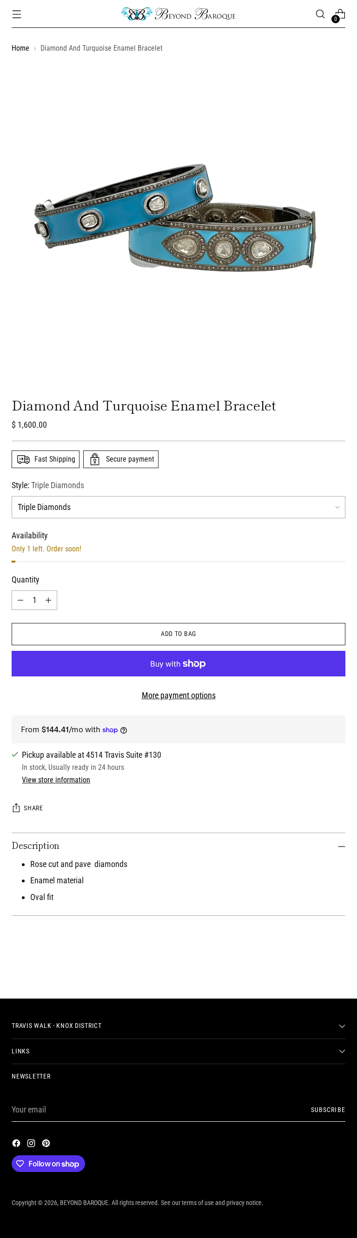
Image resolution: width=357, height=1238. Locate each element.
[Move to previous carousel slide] (316, 967)
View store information (56, 779)
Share (33, 808)
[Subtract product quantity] (20, 600)
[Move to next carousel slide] (337, 966)
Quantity (26, 580)
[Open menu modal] (16, 14)
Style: (48, 485)
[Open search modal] (320, 14)
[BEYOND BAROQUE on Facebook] (17, 1145)
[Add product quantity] (48, 600)
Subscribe (328, 1110)
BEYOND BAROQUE (84, 1203)
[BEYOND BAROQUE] (178, 14)
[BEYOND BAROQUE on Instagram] (32, 1145)
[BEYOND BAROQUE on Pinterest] (47, 1145)
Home (20, 48)
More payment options (179, 695)
